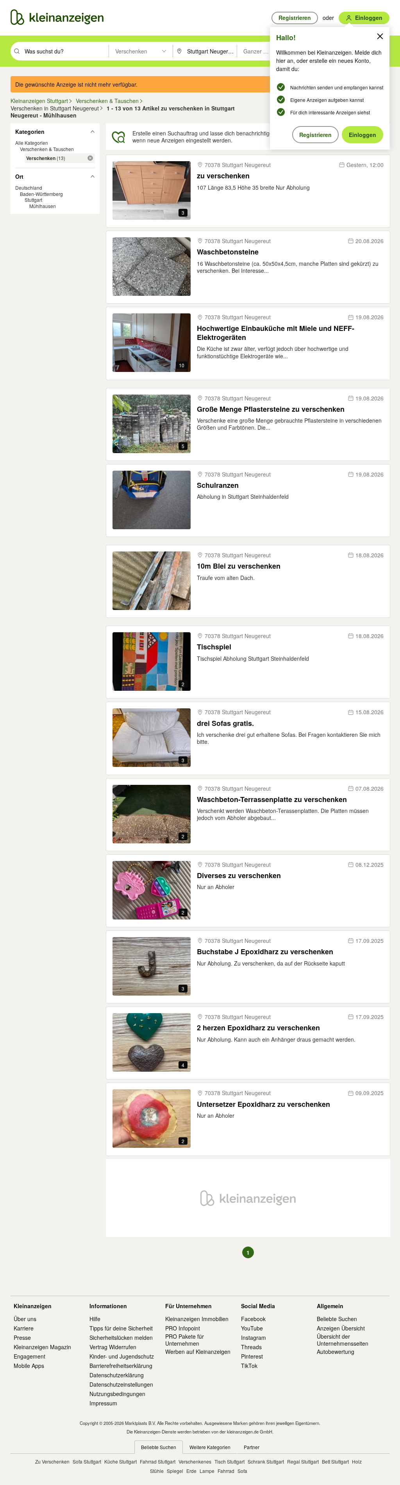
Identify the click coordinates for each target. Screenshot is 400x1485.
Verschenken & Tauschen (47, 149)
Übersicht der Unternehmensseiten (342, 1340)
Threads (251, 1347)
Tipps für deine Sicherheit (121, 1328)
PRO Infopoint (182, 1328)
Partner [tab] (251, 1447)
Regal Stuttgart (303, 1461)
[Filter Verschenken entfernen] (90, 158)
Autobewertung (335, 1351)
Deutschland (28, 187)
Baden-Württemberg (41, 193)
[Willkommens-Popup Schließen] (380, 36)
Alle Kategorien (31, 142)
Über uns (25, 1319)
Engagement (29, 1356)
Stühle (157, 1470)
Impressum (103, 1403)
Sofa (242, 1470)
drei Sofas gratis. (225, 723)
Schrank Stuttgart (266, 1461)
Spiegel (175, 1470)
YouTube (252, 1328)
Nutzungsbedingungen (117, 1394)
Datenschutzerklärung (116, 1375)
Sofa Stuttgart (87, 1461)
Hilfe (94, 1319)
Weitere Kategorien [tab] (209, 1447)
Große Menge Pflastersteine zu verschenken (271, 409)
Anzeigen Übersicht (341, 1328)
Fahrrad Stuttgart (157, 1461)
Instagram (253, 1337)
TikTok (249, 1365)
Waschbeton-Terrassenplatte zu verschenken (272, 799)
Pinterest (252, 1356)
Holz (357, 1461)
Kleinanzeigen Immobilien (197, 1319)
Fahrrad (226, 1470)
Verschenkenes (195, 1461)
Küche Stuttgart (120, 1461)
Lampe (207, 1470)
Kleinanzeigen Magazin (42, 1347)
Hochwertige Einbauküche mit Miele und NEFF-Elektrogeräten (275, 333)
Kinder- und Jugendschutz (121, 1356)
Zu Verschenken (52, 1461)
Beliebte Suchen (337, 1319)
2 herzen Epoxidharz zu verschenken (258, 1027)
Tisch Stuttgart (229, 1461)
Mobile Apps (29, 1365)
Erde (191, 1470)
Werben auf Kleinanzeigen (197, 1351)
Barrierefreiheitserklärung (120, 1365)
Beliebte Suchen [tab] (158, 1447)
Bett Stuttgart (335, 1461)
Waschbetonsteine (228, 251)
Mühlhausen (42, 206)
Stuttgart (33, 199)
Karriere (24, 1328)
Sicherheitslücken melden (121, 1337)
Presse (22, 1337)
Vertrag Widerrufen (112, 1347)
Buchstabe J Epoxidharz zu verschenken (265, 951)
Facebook (253, 1319)
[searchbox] (66, 51)
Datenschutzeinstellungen (121, 1384)
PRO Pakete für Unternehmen (184, 1340)
